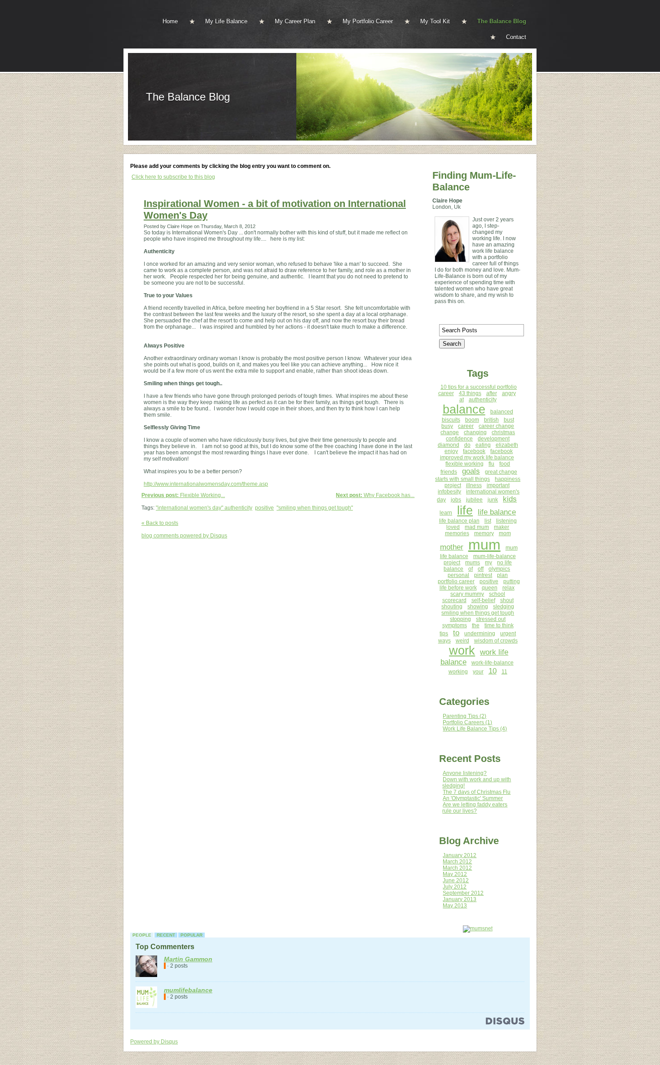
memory (484, 533)
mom (505, 533)
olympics (499, 569)
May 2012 (455, 874)
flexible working (464, 464)
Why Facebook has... (375, 495)
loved (453, 527)
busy (447, 426)
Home (170, 21)
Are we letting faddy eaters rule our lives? (474, 807)
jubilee (474, 500)
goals (471, 471)
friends (448, 472)
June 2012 (456, 880)
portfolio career (456, 581)
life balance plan (459, 521)
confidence (459, 439)
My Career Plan (295, 21)
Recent (166, 935)
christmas (503, 432)
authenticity (483, 399)
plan (502, 575)
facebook (474, 451)
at (461, 399)
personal (458, 575)
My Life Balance (226, 21)
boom (472, 420)
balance (464, 409)
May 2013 (455, 905)
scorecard (454, 600)
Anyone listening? (465, 773)
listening (506, 521)
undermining (479, 633)
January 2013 (459, 899)
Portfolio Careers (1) (467, 722)
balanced (501, 412)
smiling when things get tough (477, 613)
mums (472, 562)
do (467, 445)
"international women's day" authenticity (204, 508)
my (488, 562)
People (141, 935)
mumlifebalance (188, 990)
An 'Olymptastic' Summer (473, 798)
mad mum (477, 527)
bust (509, 420)
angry (509, 393)
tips (444, 633)
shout (507, 600)
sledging (503, 606)
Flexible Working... (183, 495)
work (462, 650)
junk (493, 500)
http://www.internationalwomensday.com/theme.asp (206, 484)
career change (496, 426)
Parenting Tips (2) (464, 716)
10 (492, 671)
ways (444, 641)
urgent (508, 633)
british (491, 420)
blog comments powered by (184, 535)
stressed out (491, 619)
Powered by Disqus (154, 1042)
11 (504, 672)
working (458, 672)
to (456, 633)
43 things (470, 393)
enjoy (451, 451)
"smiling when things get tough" (315, 508)
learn (446, 513)
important (498, 485)
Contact (516, 37)
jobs (456, 500)
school (497, 594)
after (491, 393)
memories (457, 533)
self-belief (483, 600)
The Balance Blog (501, 21)
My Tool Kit (435, 21)
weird (462, 641)
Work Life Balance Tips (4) (475, 729)
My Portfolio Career (368, 21)
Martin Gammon (188, 959)
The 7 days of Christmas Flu (476, 792)
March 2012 (457, 861)
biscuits (451, 420)
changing (475, 432)
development (494, 439)
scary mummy (467, 594)
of (470, 569)
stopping (460, 619)
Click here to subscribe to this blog (173, 177)
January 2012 (459, 855)
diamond (448, 445)
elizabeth (507, 445)
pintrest (483, 575)
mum (484, 545)
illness (474, 485)
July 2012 (454, 887)
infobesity (449, 491)
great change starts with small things (476, 475)
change (449, 432)
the (476, 625)
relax (508, 588)
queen (489, 588)
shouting (451, 606)
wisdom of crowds (496, 641)
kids (510, 499)
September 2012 (463, 893)
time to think (499, 625)
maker (501, 527)
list (487, 521)
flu (491, 464)
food (504, 464)
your (478, 672)
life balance (497, 512)
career (466, 426)
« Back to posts (159, 523)
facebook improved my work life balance (477, 454)
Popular (191, 935)
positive (264, 508)
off (481, 569)
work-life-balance (492, 663)
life (465, 510)
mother (451, 547)
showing (477, 606)
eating (483, 445)
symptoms (454, 625)
